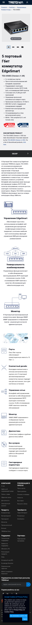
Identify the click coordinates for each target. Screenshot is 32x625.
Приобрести (21, 510)
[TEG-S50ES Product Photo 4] (18, 47)
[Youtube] (16, 594)
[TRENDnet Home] (15, 2)
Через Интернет (22, 513)
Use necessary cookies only (18, 616)
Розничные (21, 516)
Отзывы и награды (23, 494)
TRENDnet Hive (5, 531)
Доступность (5, 500)
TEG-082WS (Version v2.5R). (16, 140)
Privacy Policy (18, 610)
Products (4, 7)
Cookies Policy (9, 612)
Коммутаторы (5, 513)
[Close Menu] (3, 2)
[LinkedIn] (7, 594)
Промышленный (6, 525)
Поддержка (5, 536)
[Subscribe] (28, 584)
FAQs (2, 557)
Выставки (20, 501)
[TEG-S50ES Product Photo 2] (9, 47)
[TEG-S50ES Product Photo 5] (22, 47)
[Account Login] (27, 2)
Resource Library (22, 504)
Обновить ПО (5, 549)
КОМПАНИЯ (5, 483)
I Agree (25, 619)
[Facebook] (3, 594)
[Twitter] (12, 594)
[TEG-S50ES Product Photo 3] (13, 47)
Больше (3, 528)
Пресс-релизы (21, 491)
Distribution (20, 519)
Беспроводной (6, 516)
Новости (20, 497)
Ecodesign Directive (7, 563)
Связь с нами (5, 494)
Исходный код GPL (7, 560)
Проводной (5, 519)
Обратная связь (6, 497)
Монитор (4, 522)
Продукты (5, 510)
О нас (3, 486)
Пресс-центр (21, 488)
